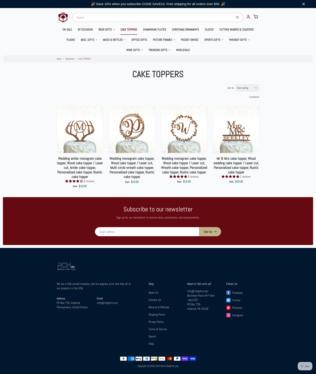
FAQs (151, 344)
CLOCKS (209, 29)
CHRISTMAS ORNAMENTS (185, 29)
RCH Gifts (160, 366)
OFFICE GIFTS (139, 40)
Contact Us (154, 300)
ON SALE (67, 29)
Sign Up (208, 231)
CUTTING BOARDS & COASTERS (236, 29)
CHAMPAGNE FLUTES (154, 29)
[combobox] (152, 17)
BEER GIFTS (105, 29)
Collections (69, 58)
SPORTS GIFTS (212, 40)
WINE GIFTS (133, 50)
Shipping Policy (156, 314)
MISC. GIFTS (87, 40)
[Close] (303, 4)
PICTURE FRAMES (162, 40)
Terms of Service (157, 329)
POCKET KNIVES (189, 40)
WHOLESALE (183, 50)
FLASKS (71, 40)
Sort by (230, 88)
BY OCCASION (85, 29)
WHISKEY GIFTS (238, 40)
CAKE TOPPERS (129, 29)
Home (59, 58)
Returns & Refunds (158, 307)
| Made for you (171, 366)
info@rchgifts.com (107, 303)
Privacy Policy (156, 322)
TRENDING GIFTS (157, 50)
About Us (153, 293)
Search (152, 336)
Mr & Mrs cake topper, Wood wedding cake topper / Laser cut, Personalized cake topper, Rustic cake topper (236, 165)
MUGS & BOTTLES (113, 40)
